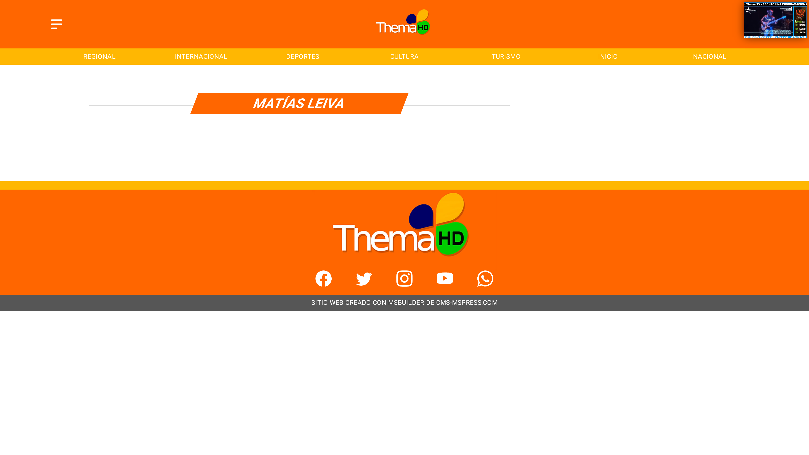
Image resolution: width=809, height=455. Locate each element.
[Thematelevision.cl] (56, 29)
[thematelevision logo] (404, 37)
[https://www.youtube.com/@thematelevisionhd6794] (445, 284)
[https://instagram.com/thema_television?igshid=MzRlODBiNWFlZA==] (404, 284)
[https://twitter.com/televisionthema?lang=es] (364, 284)
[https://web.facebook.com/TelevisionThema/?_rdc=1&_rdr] (323, 284)
